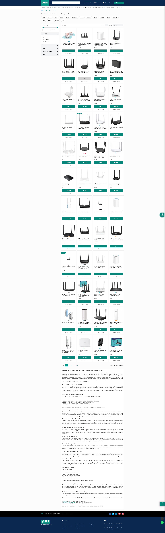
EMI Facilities (91, 526)
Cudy (44, 17)
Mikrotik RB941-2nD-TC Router (68, 322)
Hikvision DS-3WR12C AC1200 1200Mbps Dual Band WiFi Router (68, 72)
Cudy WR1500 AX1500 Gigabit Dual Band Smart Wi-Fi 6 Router (84, 239)
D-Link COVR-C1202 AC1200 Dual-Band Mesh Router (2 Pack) (68, 44)
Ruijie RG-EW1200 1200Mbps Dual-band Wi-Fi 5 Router (99, 267)
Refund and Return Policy (67, 526)
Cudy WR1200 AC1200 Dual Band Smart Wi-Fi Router (100, 183)
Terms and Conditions (80, 526)
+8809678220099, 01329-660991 (52, 514)
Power (59, 7)
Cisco (108, 17)
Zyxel (63, 20)
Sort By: (110, 25)
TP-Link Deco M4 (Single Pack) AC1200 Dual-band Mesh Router (84, 323)
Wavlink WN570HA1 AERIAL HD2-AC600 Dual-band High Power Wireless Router (68, 351)
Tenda (67, 17)
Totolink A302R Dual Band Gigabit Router (116, 128)
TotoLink (88, 17)
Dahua (95, 17)
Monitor (67, 7)
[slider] (50, 27)
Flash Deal (162, 215)
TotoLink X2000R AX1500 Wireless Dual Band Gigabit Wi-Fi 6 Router (100, 323)
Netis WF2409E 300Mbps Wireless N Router (68, 100)
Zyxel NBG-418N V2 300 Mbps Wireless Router (115, 44)
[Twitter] (113, 514)
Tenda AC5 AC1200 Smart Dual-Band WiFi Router (68, 156)
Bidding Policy (65, 527)
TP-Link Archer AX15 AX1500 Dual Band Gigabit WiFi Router (116, 351)
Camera (89, 7)
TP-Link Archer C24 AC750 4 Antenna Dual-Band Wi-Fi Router (100, 128)
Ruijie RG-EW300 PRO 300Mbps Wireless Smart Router (84, 156)
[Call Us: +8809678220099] (162, 518)
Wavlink (49, 20)
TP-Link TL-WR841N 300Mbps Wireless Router (115, 100)
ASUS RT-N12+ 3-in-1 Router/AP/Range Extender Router (67, 184)
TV (115, 7)
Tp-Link (49, 17)
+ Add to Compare (68, 53)
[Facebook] (110, 514)
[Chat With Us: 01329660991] (162, 522)
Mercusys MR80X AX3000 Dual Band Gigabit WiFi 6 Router (100, 72)
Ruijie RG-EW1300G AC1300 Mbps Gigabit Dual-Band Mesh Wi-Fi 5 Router (84, 44)
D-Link (82, 17)
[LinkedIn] (116, 514)
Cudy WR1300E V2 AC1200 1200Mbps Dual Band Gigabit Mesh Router (99, 239)
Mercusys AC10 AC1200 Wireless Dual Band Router (100, 100)
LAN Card (65, 501)
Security (112, 7)
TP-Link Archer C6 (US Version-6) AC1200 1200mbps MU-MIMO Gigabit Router (84, 295)
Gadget (84, 7)
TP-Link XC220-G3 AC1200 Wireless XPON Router (99, 295)
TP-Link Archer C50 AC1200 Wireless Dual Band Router (115, 156)
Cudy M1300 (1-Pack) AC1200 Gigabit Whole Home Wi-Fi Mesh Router (116, 267)
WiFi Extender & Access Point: (69, 502)
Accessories (71, 7)
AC (121, 7)
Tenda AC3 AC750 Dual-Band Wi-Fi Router (68, 128)
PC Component (53, 7)
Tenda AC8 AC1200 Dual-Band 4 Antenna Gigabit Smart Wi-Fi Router (68, 239)
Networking (94, 7)
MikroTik (102, 17)
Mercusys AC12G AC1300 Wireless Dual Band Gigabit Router (83, 212)
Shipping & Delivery (79, 524)
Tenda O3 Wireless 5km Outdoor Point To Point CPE (116, 323)
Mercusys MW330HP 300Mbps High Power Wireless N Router (84, 100)
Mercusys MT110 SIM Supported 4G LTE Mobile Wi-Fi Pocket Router (116, 72)
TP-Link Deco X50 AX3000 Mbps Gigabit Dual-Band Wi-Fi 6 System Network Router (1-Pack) (100, 44)
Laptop (43, 7)
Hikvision (57, 20)
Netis (44, 20)
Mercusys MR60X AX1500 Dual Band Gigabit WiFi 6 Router (84, 72)
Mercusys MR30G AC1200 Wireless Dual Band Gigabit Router (115, 184)
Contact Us (78, 527)
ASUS (61, 17)
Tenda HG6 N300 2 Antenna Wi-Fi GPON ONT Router (84, 183)
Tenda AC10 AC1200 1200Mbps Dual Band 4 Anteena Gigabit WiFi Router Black (116, 239)
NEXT (77, 365)
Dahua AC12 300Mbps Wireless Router (100, 211)
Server (118, 7)
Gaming (80, 7)
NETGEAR (115, 17)
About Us (64, 524)
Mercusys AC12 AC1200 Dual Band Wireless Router (83, 128)
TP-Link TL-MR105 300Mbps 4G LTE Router (84, 351)
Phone (76, 7)
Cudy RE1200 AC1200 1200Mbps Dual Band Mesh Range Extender (68, 211)
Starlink (65, 503)
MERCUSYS (74, 17)
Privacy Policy (91, 524)
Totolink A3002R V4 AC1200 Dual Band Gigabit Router (68, 295)
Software (108, 7)
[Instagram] (122, 514)
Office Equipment (101, 7)
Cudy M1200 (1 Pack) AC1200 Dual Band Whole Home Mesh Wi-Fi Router (116, 212)
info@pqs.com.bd (68, 514)
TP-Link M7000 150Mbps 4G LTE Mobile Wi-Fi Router (100, 351)
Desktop (47, 7)
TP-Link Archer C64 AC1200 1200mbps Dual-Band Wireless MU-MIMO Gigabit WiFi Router (84, 267)
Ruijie (56, 17)
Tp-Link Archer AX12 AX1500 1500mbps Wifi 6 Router (115, 295)
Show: (102, 25)
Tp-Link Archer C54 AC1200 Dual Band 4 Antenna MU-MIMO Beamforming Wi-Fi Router (100, 156)
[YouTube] (119, 514)
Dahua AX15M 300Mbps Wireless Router (68, 267)
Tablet (62, 7)
